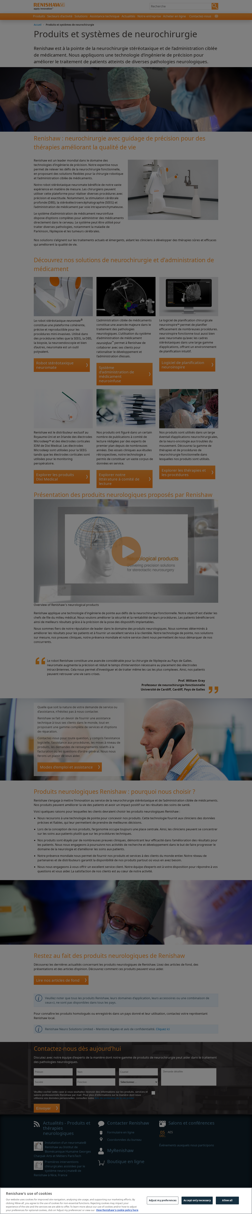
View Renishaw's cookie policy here (117, 1210)
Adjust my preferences (163, 1200)
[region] (126, 1201)
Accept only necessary (197, 1200)
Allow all (227, 1200)
